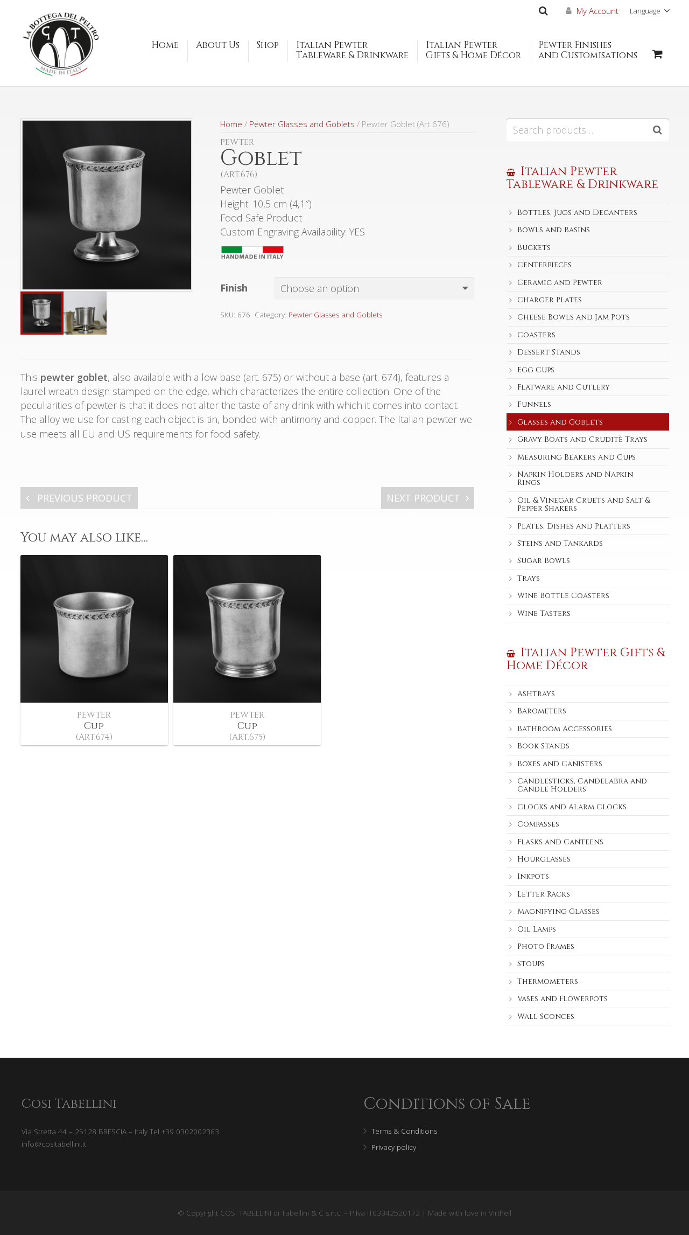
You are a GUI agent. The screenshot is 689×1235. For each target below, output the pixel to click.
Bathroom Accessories (564, 729)
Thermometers (547, 981)
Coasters (536, 335)
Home (231, 124)
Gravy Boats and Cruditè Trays (582, 439)
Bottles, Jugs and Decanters (577, 212)
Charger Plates (549, 300)
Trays (528, 578)
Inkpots (533, 876)
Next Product (423, 497)
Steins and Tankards (560, 543)
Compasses (538, 824)
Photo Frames (545, 946)
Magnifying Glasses (558, 911)
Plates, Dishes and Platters (573, 526)
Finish (234, 287)
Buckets (534, 247)
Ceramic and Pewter (559, 282)
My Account (597, 10)
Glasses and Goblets (560, 422)
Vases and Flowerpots (562, 999)
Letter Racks (543, 894)
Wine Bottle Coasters (563, 596)
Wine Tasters (544, 613)
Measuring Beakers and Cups (576, 457)
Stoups (531, 964)
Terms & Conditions (404, 1131)
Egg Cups (535, 370)
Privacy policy (393, 1147)
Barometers (541, 711)
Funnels (534, 404)
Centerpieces (544, 265)
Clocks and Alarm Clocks (572, 807)
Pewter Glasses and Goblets (302, 124)
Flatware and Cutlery (563, 387)
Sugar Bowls (543, 561)
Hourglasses (544, 859)
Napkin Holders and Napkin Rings (575, 478)
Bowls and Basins (553, 230)
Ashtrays (536, 694)
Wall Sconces (545, 1016)
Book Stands (543, 746)
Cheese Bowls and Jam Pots (573, 317)
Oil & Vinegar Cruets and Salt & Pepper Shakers (583, 504)
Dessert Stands (548, 352)
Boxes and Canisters (559, 764)
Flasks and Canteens (560, 842)
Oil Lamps (536, 929)
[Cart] (657, 54)
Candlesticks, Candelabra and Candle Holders (582, 785)
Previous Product (83, 497)
